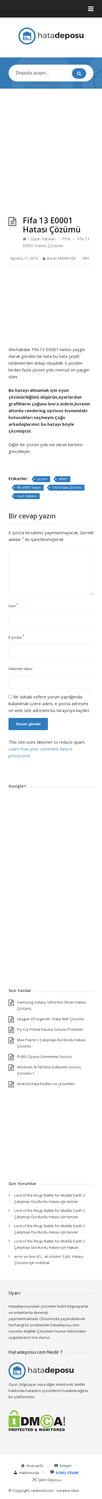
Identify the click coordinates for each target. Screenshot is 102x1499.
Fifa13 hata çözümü (67, 487)
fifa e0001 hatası (29, 487)
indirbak (43, 1262)
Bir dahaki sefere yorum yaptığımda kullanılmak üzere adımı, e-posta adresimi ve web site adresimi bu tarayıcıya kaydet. (49, 703)
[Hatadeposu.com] (51, 36)
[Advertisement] (51, 147)
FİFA (66, 238)
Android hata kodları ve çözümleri (46, 1083)
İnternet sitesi (20, 668)
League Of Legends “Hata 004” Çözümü (50, 1018)
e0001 (63, 479)
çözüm (42, 479)
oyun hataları (27, 496)
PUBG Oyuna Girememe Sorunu (44, 1056)
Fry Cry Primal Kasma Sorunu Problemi (50, 1029)
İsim (13, 605)
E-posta (16, 637)
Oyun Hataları (43, 238)
